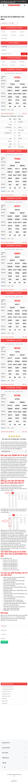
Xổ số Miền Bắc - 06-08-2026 (14, 198)
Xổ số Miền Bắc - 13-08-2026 (14, 151)
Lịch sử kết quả (5, 113)
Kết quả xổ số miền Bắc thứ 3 (10, 561)
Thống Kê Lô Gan (6, 691)
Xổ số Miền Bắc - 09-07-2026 (14, 387)
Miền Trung (5, 701)
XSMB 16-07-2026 (19, 344)
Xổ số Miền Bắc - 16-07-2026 (14, 340)
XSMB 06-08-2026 (19, 202)
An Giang (22, 35)
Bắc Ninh (22, 61)
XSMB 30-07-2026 (19, 249)
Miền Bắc (4, 698)
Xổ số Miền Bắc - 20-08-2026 (14, 69)
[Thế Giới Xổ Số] (14, 5)
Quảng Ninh (13, 61)
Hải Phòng (4, 65)
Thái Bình (22, 65)
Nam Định (12, 65)
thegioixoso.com (12, 617)
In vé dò (25, 113)
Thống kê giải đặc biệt (7, 686)
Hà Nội (3, 31)
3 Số (12, 109)
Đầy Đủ (4, 109)
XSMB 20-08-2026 (19, 73)
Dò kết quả (4, 642)
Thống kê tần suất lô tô (7, 689)
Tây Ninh (13, 35)
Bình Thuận (4, 38)
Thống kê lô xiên (6, 696)
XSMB (6, 73)
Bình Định (13, 31)
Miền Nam (4, 703)
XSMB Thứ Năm (11, 73)
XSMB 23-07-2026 (19, 296)
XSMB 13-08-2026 (19, 154)
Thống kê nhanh (6, 694)
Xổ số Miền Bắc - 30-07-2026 (14, 245)
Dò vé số (24, 53)
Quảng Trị (22, 31)
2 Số (8, 109)
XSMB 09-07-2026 (19, 391)
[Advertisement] (14, 12)
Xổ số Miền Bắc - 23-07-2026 (14, 293)
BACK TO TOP (14, 781)
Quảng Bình (4, 35)
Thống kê (12, 113)
